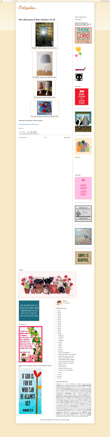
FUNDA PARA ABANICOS (74, 400)
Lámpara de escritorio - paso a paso (65, 368)
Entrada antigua (67, 137)
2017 (59, 326)
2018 (59, 324)
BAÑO (66, 388)
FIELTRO (86, 399)
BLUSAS (72, 388)
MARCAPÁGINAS (68, 402)
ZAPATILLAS (86, 416)
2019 (59, 323)
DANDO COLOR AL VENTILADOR (76, 395)
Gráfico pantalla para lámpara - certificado (66, 359)
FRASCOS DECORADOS (64, 400)
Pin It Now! (21, 128)
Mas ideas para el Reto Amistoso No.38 (65, 357)
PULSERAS (70, 409)
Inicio (45, 137)
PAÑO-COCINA (61, 406)
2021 (59, 319)
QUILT (79, 409)
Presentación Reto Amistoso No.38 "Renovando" (67, 354)
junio (60, 344)
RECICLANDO (83, 409)
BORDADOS (70, 389)
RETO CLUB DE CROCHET (83, 410)
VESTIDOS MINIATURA (75, 416)
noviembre (61, 336)
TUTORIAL (88, 415)
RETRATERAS (66, 413)
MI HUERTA (74, 402)
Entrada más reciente (23, 137)
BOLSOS (66, 389)
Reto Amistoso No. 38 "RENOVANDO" (65, 370)
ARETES (62, 386)
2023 (59, 316)
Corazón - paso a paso (62, 366)
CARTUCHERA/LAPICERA (74, 390)
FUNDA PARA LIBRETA (83, 400)
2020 (59, 321)
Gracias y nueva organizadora (64, 352)
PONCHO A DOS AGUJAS (87, 406)
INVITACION (66, 401)
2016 (59, 328)
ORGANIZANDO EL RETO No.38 (33, 133)
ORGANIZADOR (88, 404)
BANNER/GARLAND (60, 388)
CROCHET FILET (87, 393)
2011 (59, 376)
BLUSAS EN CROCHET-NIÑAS (79, 388)
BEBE (69, 388)
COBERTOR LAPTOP (68, 392)
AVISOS (79, 386)
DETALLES (70, 396)
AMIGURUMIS (86, 385)
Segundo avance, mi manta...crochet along (66, 356)
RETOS (84, 412)
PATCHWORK (74, 406)
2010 (59, 378)
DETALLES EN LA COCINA (79, 396)
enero (60, 372)
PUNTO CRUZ (75, 409)
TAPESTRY (68, 415)
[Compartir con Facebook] (34, 132)
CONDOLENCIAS (81, 392)
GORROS (61, 401)
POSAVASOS (61, 409)
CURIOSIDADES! (66, 395)
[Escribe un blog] (31, 132)
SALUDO (89, 413)
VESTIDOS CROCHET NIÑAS (65, 416)
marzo (60, 349)
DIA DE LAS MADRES (66, 397)
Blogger (68, 419)
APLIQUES (58, 386)
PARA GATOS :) (67, 406)
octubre (60, 338)
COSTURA (68, 393)
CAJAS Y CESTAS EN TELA (62, 390)
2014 (59, 331)
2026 (59, 310)
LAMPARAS (24, 133)
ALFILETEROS (67, 385)
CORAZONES (88, 392)
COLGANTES (75, 392)
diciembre (60, 335)
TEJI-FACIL (77, 415)
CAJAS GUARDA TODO (86, 389)
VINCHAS (81, 416)
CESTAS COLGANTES (60, 392)
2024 (59, 314)
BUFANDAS (76, 389)
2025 (59, 312)
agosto (60, 342)
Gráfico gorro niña (61, 364)
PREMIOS (66, 409)
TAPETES (73, 415)
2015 (59, 330)
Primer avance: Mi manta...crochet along (65, 363)
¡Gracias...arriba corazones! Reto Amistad (66, 361)
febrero (60, 351)
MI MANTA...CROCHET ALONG (83, 402)
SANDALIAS (58, 415)
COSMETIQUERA (59, 393)
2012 (59, 374)
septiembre (61, 340)
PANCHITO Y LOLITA (85, 405)
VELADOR (58, 416)
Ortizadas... (28, 7)
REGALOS (73, 410)
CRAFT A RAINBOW (78, 393)
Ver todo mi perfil (66, 302)
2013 (59, 333)
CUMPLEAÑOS (59, 395)
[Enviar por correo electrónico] (30, 132)
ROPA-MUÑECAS (82, 413)
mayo (60, 345)
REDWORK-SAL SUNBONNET (65, 410)
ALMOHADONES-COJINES (76, 385)
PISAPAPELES (79, 406)
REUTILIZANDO (74, 413)
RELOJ (76, 410)
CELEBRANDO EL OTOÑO (85, 390)
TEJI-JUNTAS (82, 415)
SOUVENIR (63, 415)
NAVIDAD (82, 404)
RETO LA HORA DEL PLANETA (74, 412)
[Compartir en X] (33, 132)
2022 (59, 317)
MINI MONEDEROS (65, 404)
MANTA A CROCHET (84, 401)
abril (60, 347)
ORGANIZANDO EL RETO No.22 (62, 405)
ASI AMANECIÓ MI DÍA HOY (71, 386)
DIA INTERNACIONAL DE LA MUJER (80, 397)
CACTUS (79, 389)
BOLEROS (87, 388)
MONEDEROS (76, 404)
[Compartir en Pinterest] (36, 132)
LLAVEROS (77, 401)
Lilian (66, 300)
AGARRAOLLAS (60, 385)
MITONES (71, 404)
